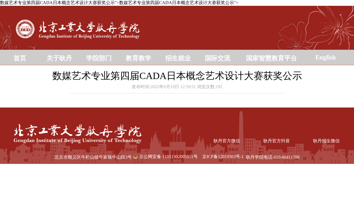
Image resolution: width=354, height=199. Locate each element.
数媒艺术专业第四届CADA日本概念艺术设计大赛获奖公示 (177, 75)
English (325, 57)
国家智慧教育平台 (271, 58)
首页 (20, 58)
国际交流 (217, 58)
